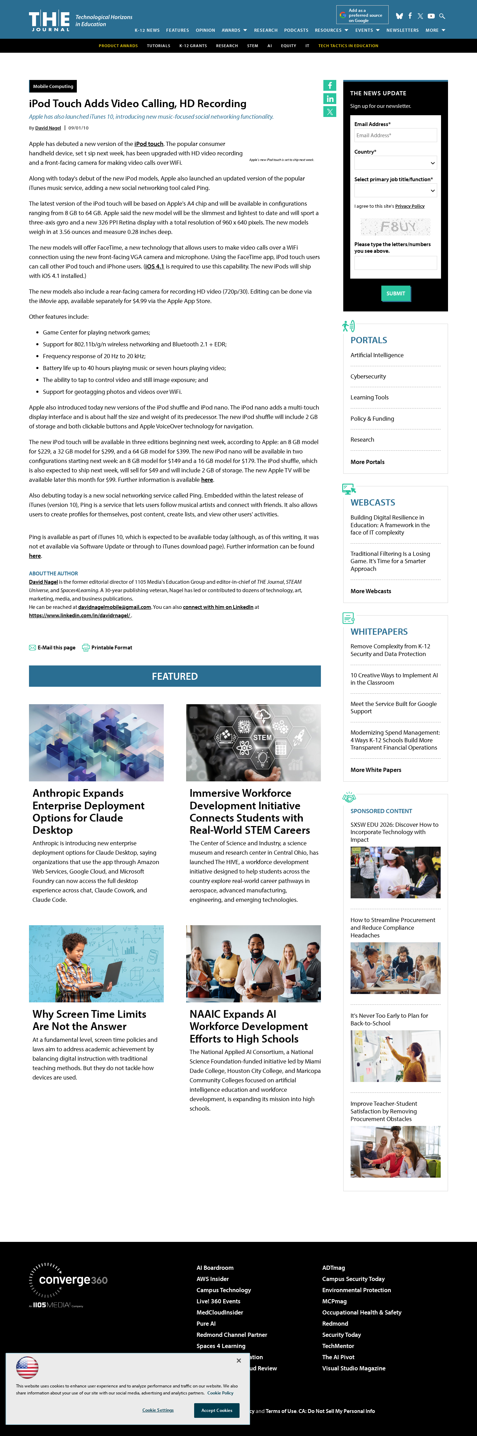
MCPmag (334, 1301)
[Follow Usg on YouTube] (431, 16)
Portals (369, 339)
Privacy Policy (410, 205)
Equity (288, 45)
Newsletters (403, 30)
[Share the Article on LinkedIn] (329, 98)
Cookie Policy (220, 1393)
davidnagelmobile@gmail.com (114, 606)
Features (177, 30)
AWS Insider (213, 1279)
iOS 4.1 (154, 266)
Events (364, 30)
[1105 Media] (71, 1343)
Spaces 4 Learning (221, 1346)
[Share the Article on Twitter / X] (329, 111)
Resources (328, 30)
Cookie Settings (158, 1410)
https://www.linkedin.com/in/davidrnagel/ (80, 615)
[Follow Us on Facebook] (410, 15)
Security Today (341, 1335)
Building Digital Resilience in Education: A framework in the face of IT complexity (390, 524)
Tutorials (158, 45)
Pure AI (206, 1323)
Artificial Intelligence (377, 355)
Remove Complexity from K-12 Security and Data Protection (390, 650)
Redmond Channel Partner (232, 1335)
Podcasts (296, 30)
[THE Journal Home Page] (80, 20)
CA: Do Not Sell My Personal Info (337, 1410)
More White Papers (376, 770)
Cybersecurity (368, 376)
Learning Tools (370, 397)
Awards (231, 30)
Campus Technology (224, 1290)
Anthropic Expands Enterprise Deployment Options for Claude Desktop (88, 811)
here (207, 480)
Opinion (205, 30)
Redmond (335, 1323)
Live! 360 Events (219, 1301)
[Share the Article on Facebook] (329, 85)
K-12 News (147, 30)
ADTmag (333, 1268)
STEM (252, 45)
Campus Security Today (353, 1279)
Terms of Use (281, 1410)
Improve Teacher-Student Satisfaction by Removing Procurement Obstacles (384, 1111)
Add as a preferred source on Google (365, 15)
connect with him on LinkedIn (218, 606)
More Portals (368, 462)
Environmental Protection (356, 1290)
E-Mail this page (56, 647)
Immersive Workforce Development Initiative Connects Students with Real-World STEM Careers (250, 811)
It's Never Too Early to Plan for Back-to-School (389, 1019)
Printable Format (111, 647)
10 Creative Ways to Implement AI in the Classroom (394, 679)
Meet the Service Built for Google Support (394, 707)
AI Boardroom (215, 1268)
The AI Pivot (338, 1357)
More (432, 30)
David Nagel (48, 127)
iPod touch (148, 144)
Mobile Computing (53, 86)
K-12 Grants (193, 45)
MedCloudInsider (220, 1312)
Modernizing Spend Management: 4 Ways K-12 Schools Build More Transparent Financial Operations (395, 739)
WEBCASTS (373, 502)
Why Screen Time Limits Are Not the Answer (89, 1020)
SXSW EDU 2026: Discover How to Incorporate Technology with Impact (395, 832)
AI (269, 45)
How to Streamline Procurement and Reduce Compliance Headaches (393, 927)
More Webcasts (371, 591)
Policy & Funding (372, 418)
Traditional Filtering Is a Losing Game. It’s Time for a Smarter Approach (390, 561)
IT (307, 45)
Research (266, 30)
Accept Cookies (217, 1410)
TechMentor (338, 1346)
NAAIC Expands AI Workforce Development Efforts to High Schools (249, 1026)
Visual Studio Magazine (354, 1368)
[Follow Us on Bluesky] (399, 16)
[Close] (239, 1360)
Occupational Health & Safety (362, 1312)
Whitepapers (379, 631)
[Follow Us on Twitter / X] (420, 16)
